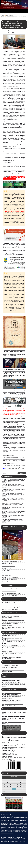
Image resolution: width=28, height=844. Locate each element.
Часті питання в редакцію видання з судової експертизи (12, 654)
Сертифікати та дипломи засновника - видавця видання (12, 650)
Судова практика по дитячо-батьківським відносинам (13, 719)
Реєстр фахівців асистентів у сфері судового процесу (11, 658)
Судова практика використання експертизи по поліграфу (13, 722)
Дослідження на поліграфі (9, 604)
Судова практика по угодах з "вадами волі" (13, 716)
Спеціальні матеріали (8, 647)
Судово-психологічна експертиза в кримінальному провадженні (11, 693)
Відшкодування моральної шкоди (11, 680)
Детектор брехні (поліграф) (9, 588)
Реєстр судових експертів (9, 635)
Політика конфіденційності (9, 579)
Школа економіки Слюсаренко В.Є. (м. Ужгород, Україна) (12, 624)
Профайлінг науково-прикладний (11, 593)
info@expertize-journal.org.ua (11, 754)
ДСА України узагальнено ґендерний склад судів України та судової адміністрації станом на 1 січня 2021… (13, 512)
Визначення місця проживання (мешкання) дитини (13, 685)
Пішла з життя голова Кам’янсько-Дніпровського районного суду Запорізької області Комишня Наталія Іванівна (13, 494)
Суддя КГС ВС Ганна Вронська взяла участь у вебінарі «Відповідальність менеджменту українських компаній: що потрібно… (13, 499)
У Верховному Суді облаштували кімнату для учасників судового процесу (13, 508)
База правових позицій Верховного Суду (13, 645)
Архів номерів (6, 570)
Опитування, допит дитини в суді (11, 682)
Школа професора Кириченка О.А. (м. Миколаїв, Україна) (12, 617)
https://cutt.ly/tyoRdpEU (14, 221)
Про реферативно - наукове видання (12, 561)
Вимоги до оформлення (8, 566)
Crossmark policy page (8, 582)
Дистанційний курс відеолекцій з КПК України (12, 642)
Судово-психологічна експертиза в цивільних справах (11, 697)
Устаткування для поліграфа (10, 665)
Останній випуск (6, 568)
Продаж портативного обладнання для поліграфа (14, 390)
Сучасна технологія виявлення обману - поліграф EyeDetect (13, 670)
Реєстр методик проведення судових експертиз (12, 638)
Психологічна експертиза (9, 591)
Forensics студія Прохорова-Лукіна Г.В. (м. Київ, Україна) (13, 628)
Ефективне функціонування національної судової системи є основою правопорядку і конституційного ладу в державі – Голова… (13, 520)
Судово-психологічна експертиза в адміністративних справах (11, 701)
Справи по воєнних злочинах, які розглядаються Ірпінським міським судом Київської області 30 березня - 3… (13, 485)
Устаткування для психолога (10, 667)
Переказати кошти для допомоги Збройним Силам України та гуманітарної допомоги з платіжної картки (14, 178)
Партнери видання (7, 575)
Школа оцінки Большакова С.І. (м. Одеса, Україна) (13, 620)
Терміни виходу (6, 572)
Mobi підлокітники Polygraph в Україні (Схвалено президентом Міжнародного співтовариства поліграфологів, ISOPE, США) (14, 393)
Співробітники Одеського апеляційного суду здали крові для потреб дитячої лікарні (13, 490)
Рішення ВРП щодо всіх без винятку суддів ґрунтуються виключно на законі (13, 516)
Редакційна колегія (7, 563)
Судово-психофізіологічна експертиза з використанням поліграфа (12, 704)
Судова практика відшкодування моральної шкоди (14, 713)
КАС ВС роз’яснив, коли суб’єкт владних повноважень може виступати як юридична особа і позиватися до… (13, 504)
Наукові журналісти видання (10, 577)
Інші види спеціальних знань (10, 595)
